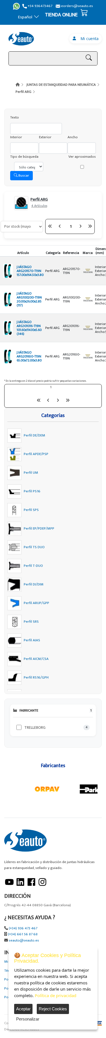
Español (25, 17)
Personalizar (27, 1019)
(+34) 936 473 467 (23, 928)
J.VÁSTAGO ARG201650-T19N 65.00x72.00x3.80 (29, 356)
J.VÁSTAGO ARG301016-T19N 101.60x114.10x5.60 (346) (29, 328)
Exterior (45, 137)
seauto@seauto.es (24, 940)
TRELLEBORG (35, 727)
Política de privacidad (55, 995)
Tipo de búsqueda (24, 157)
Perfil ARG (23, 92)
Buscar (23, 175)
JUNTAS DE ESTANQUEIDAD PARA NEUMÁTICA (61, 85)
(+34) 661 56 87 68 (23, 934)
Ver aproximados (82, 157)
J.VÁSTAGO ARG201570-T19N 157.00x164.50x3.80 (30, 271)
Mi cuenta (88, 38)
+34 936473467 (39, 6)
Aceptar (23, 1008)
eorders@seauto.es (76, 6)
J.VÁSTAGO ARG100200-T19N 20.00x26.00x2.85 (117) (29, 299)
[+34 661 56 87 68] (16, 6)
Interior (16, 137)
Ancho (73, 137)
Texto (14, 117)
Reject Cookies (53, 1008)
